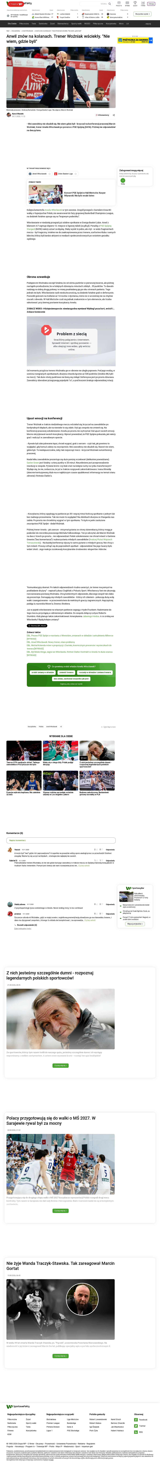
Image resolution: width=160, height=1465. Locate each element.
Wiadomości (69, 1446)
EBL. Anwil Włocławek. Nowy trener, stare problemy (51, 642)
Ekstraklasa (51, 1419)
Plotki (51, 1446)
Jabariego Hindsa (91, 616)
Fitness (10, 1431)
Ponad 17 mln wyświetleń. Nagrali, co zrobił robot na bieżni (136, 918)
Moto (121, 24)
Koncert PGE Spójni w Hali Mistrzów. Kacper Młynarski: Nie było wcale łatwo (85, 194)
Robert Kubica (95, 1423)
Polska (41, 726)
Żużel (52, 24)
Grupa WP (22, 1444)
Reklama (81, 1444)
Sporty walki (76, 24)
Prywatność (50, 1444)
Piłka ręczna (98, 24)
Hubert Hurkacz (117, 1431)
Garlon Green (33, 462)
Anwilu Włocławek (53, 210)
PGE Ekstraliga (73, 1431)
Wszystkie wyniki (141, 14)
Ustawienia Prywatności (66, 1444)
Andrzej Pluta (96, 539)
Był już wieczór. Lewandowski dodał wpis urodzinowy (136, 906)
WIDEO (87, 24)
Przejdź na (14, 4)
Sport (77, 1446)
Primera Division (53, 1427)
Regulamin (91, 1444)
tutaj (51, 1460)
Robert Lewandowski (98, 1419)
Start (7, 31)
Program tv (30, 1446)
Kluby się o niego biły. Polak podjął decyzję (58, 763)
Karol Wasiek (18, 114)
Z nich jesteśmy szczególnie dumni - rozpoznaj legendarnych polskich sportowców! (96, 764)
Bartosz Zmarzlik (118, 1423)
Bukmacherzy (63, 24)
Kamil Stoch (116, 1419)
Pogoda (9, 1446)
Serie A (70, 1427)
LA (127, 24)
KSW (9, 1434)
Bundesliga (71, 1423)
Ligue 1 (49, 1431)
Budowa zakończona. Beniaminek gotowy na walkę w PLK (94, 793)
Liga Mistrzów (73, 1419)
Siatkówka (43, 24)
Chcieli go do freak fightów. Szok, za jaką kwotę (136, 912)
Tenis (34, 24)
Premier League (53, 1423)
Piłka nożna (24, 24)
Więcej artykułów (134, 924)
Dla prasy (39, 1444)
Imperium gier (87, 1446)
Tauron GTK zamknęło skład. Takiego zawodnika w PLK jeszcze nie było (23, 763)
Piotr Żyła (93, 1431)
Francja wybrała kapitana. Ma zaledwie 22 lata (23, 793)
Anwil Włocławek (27, 31)
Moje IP (59, 1446)
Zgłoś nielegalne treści (22, 929)
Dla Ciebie (12, 24)
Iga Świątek (94, 1427)
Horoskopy (19, 1446)
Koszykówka (111, 24)
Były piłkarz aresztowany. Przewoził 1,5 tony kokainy (141, 897)
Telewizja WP (42, 1446)
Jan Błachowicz (117, 1427)
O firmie (31, 1444)
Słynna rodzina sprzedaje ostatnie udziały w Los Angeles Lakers (58, 793)
